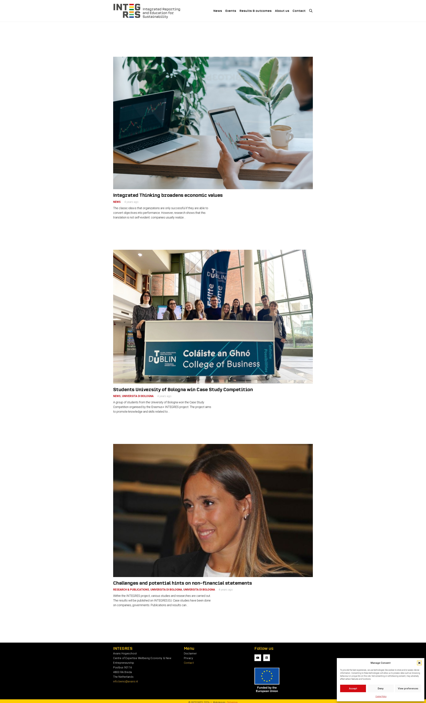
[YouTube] (257, 657)
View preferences (408, 688)
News (117, 201)
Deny (380, 688)
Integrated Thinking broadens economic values (168, 195)
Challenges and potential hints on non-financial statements (182, 583)
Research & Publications (131, 589)
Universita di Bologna (138, 396)
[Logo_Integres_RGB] (147, 10)
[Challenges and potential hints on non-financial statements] (213, 510)
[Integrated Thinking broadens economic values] (213, 123)
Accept (353, 688)
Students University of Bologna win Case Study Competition (183, 389)
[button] (419, 663)
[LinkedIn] (266, 657)
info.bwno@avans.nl (125, 681)
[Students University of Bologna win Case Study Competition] (213, 317)
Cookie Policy (381, 696)
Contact (189, 662)
